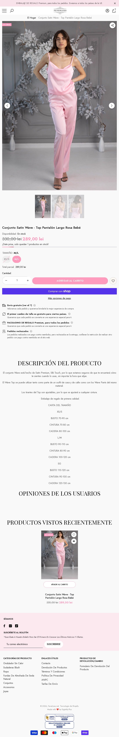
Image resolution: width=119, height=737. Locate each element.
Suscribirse (54, 644)
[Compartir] (112, 25)
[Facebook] (5, 626)
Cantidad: (7, 273)
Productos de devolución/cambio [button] (91, 660)
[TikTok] (17, 626)
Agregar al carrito (70, 280)
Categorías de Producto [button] (17, 658)
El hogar (31, 17)
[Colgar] (115, 3)
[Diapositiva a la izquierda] (7, 106)
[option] (59, 105)
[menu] (4, 11)
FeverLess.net (53, 706)
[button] (12, 11)
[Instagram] (11, 626)
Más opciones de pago (59, 298)
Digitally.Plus (67, 709)
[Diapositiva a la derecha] (112, 106)
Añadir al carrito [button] (59, 584)
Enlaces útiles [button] (50, 658)
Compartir (112, 25)
